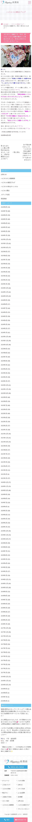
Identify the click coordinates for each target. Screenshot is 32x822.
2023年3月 (4, 373)
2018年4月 (4, 612)
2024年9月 (4, 300)
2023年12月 (4, 336)
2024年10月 (4, 296)
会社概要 (20, 797)
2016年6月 (4, 701)
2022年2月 (4, 425)
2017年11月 (4, 632)
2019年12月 (4, 531)
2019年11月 (4, 535)
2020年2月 (4, 523)
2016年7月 (4, 697)
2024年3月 (4, 324)
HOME (5, 24)
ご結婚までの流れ (6, 797)
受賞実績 (4, 198)
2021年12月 (4, 433)
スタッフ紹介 (5, 801)
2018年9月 (4, 591)
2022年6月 (4, 409)
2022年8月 (4, 401)
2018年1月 (4, 624)
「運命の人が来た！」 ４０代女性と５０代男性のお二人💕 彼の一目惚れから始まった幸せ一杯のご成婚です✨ (16, 749)
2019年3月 (4, 567)
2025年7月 (4, 259)
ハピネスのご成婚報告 (8, 178)
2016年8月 (4, 693)
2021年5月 (4, 462)
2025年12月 (4, 239)
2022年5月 (4, 413)
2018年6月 (4, 603)
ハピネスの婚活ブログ (17, 24)
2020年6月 (4, 506)
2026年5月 (4, 219)
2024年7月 (4, 308)
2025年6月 (4, 263)
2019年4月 (4, 563)
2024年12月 (4, 288)
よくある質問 (21, 792)
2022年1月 (4, 429)
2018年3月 (4, 616)
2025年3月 (4, 276)
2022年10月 (4, 393)
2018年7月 (4, 599)
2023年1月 (4, 381)
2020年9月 (4, 494)
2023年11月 (4, 340)
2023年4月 (4, 369)
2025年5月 (4, 268)
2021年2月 (4, 474)
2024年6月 (4, 312)
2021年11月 (4, 438)
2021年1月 (4, 478)
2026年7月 (4, 211)
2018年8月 (4, 595)
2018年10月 (4, 587)
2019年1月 (4, 575)
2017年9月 (4, 640)
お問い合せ (21, 801)
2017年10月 (4, 636)
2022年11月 (4, 389)
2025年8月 (4, 255)
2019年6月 (4, 555)
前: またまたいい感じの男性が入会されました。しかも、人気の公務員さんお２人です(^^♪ (5, 152)
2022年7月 (4, 405)
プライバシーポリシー (23, 809)
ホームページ (5, 780)
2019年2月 (4, 571)
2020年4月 (4, 514)
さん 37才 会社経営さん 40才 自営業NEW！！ (8, 741)
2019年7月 (4, 551)
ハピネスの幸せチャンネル (9, 186)
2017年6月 (4, 652)
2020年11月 (4, 486)
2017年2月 (4, 668)
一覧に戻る (16, 152)
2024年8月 (4, 304)
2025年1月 (4, 284)
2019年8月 (4, 547)
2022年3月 (4, 421)
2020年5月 (4, 510)
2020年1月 (4, 527)
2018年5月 (4, 608)
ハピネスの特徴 (6, 788)
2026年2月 (4, 231)
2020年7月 (4, 502)
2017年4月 (4, 660)
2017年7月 (4, 648)
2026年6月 (4, 215)
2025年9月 (4, 251)
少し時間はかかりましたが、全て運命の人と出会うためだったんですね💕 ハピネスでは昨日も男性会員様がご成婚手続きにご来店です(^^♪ (16, 722)
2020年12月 (4, 482)
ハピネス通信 (5, 190)
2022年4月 (4, 417)
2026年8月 (4, 207)
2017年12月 (4, 628)
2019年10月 (4, 539)
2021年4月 (4, 466)
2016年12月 (4, 676)
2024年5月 (4, 316)
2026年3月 (4, 227)
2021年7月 (4, 454)
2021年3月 (4, 470)
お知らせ (4, 174)
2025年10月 (4, 247)
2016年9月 (4, 688)
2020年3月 (4, 518)
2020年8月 (4, 498)
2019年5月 (4, 559)
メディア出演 (5, 194)
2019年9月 (4, 543)
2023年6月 (4, 361)
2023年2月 (4, 377)
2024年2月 (4, 328)
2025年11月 (4, 243)
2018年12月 (4, 579)
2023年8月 (4, 353)
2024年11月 (4, 292)
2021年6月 (4, 458)
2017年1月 (4, 672)
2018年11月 (4, 583)
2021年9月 (4, 446)
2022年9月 (4, 397)
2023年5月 (4, 365)
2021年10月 (4, 442)
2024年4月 (4, 320)
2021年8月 (4, 450)
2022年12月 (4, 385)
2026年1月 (4, 235)
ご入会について (6, 784)
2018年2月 (4, 620)
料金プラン (5, 792)
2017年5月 (4, 656)
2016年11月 (4, 680)
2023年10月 (4, 344)
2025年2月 (4, 280)
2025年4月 (4, 272)
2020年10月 (4, 490)
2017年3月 (4, 664)
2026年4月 (4, 223)
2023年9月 (4, 348)
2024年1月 (4, 332)
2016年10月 (4, 684)
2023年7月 (4, 357)
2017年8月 (4, 644)
